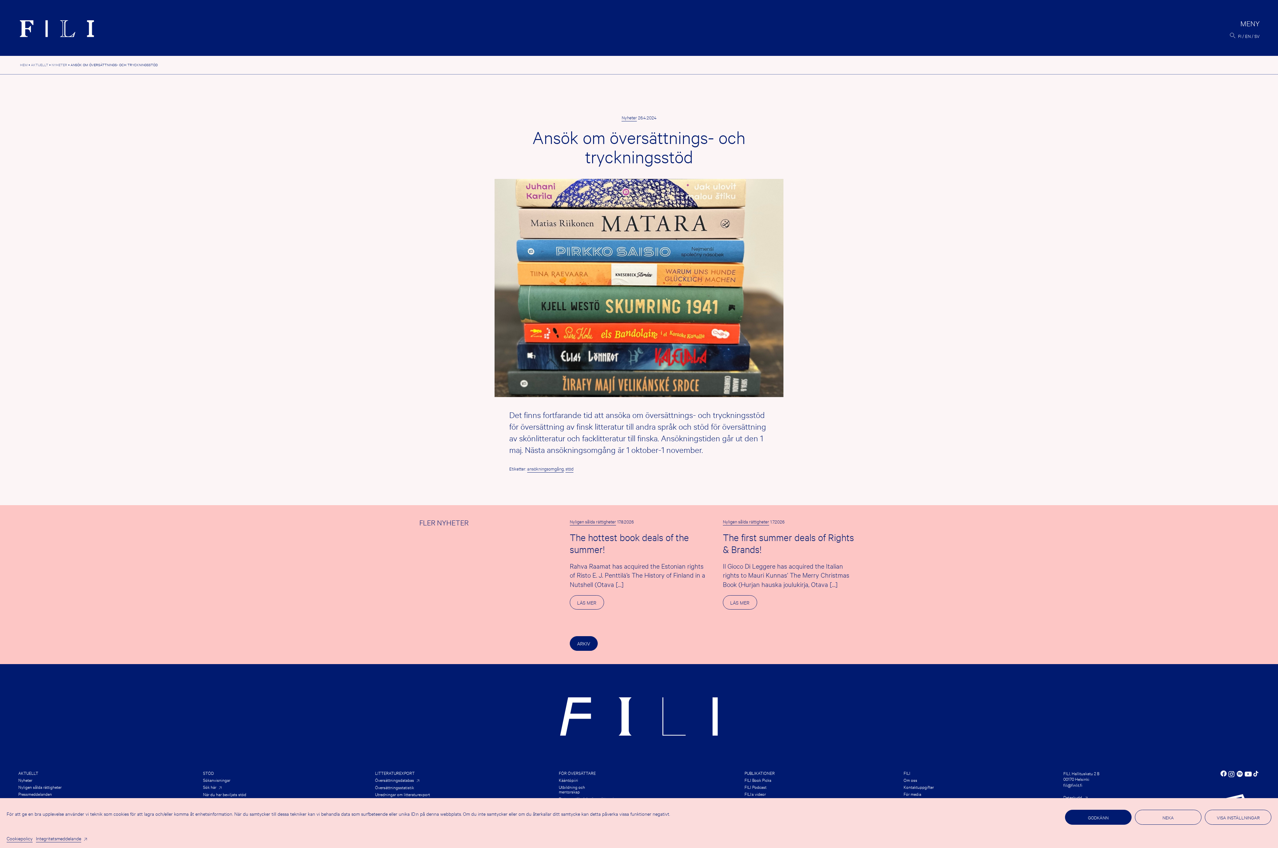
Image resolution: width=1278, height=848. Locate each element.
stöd (569, 469)
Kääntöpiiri (568, 779)
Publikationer (760, 773)
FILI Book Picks (758, 779)
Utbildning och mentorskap (572, 789)
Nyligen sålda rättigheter (593, 521)
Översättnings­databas (394, 779)
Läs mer (590, 604)
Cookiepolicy (20, 838)
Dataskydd (1072, 797)
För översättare (577, 773)
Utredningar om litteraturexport (402, 794)
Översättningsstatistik (394, 787)
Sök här (209, 786)
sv (1257, 36)
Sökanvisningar (216, 779)
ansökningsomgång (545, 469)
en (1248, 36)
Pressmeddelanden (35, 793)
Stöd (208, 773)
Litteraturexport (395, 773)
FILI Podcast (755, 786)
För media (912, 793)
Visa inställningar (1238, 817)
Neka (1168, 817)
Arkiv (583, 643)
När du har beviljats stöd (224, 794)
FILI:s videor (755, 793)
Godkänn (1098, 817)
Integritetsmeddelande (58, 838)
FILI (907, 773)
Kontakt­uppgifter (919, 786)
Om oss (910, 779)
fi (1239, 36)
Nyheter (629, 117)
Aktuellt (28, 773)
